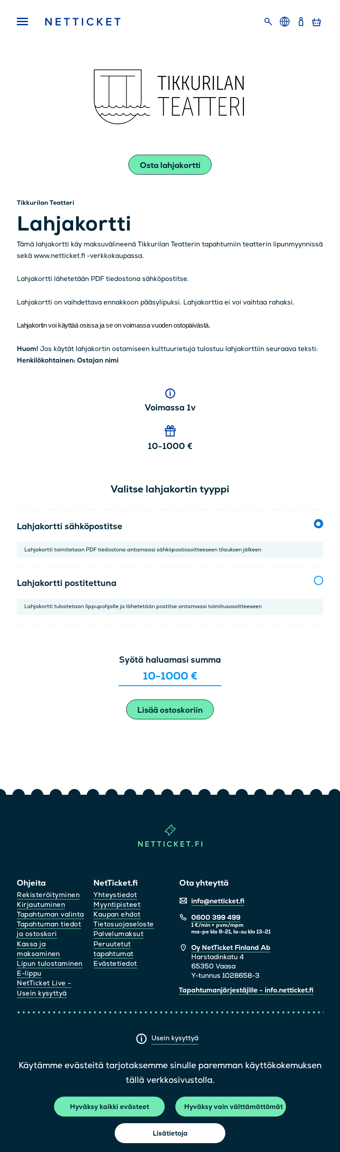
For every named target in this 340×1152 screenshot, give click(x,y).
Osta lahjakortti (170, 165)
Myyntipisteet (116, 904)
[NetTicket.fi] (170, 844)
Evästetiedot (115, 963)
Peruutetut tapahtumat (113, 949)
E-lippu (29, 973)
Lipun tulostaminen (49, 963)
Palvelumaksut (118, 933)
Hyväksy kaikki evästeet (109, 1106)
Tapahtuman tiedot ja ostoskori (49, 929)
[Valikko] (22, 22)
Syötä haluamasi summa (170, 659)
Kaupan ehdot (116, 914)
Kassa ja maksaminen (38, 949)
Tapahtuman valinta (50, 914)
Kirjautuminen (41, 904)
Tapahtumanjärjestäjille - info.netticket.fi (246, 990)
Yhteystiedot (115, 894)
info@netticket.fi (217, 901)
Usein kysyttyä (174, 1038)
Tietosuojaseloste (123, 924)
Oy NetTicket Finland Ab (230, 947)
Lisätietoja (170, 1133)
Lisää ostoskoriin (170, 710)
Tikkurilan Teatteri (45, 203)
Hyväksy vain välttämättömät (233, 1106)
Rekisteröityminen (48, 894)
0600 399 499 (215, 917)
